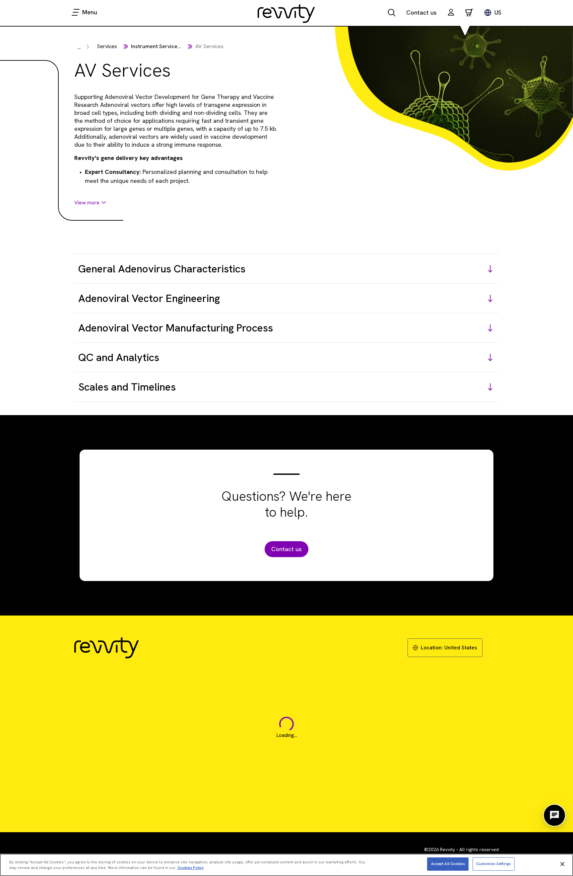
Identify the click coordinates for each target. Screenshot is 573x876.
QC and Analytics (118, 357)
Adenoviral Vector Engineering (149, 298)
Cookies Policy (190, 868)
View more (86, 202)
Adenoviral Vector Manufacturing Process (175, 327)
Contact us (421, 12)
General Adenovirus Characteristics (161, 268)
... (79, 47)
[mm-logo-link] (286, 13)
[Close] (562, 864)
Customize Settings (493, 863)
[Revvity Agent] (554, 815)
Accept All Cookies (448, 863)
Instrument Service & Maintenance (173, 46)
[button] (451, 13)
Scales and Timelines (127, 387)
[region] (286, 865)
